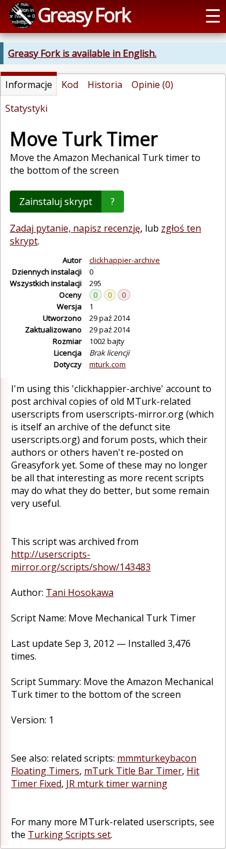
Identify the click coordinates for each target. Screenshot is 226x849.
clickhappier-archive (124, 260)
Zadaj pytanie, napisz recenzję (75, 228)
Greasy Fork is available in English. (82, 53)
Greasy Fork (84, 14)
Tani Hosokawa (80, 592)
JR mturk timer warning (116, 783)
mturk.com (107, 364)
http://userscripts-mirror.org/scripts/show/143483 (81, 560)
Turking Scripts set (69, 834)
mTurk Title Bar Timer (133, 770)
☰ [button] (213, 15)
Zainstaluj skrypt (55, 201)
